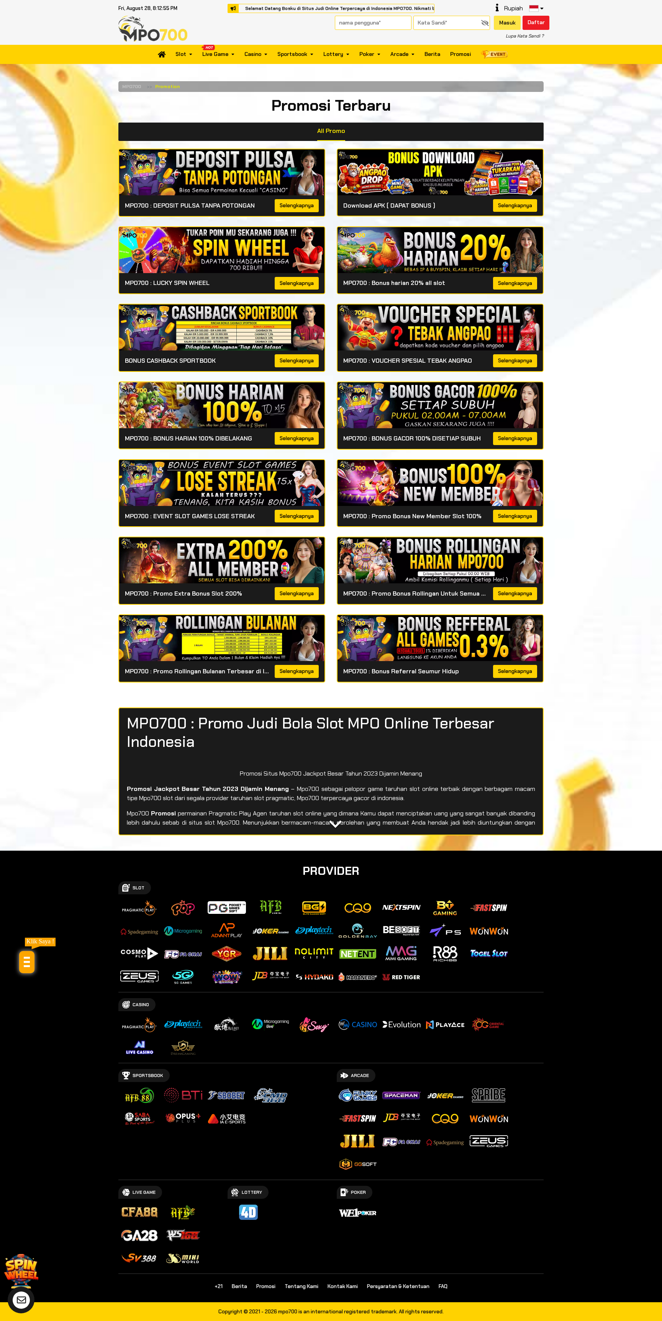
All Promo (331, 131)
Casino (252, 54)
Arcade (399, 54)
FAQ (443, 1286)
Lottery (333, 54)
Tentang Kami (301, 1286)
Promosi (460, 54)
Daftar (536, 22)
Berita (432, 54)
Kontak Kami (343, 1286)
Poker (366, 54)
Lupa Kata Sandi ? (525, 36)
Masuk (507, 22)
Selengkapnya (297, 205)
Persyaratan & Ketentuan (398, 1286)
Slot (180, 54)
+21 (219, 1286)
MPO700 (131, 86)
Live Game (215, 54)
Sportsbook (292, 54)
